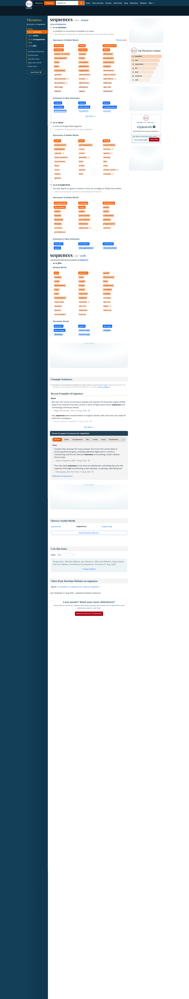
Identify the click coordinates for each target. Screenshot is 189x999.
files (87, 439)
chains (66, 439)
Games (88, 3)
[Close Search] (76, 3)
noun (84, 20)
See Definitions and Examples (145, 131)
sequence (61, 24)
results (95, 439)
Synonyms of (36, 24)
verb (83, 255)
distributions (113, 439)
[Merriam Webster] (146, 118)
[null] (154, 127)
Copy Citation (90, 569)
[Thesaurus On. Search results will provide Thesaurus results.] (44, 3)
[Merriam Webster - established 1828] (29, 2)
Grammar (109, 3)
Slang (126, 3)
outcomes (57, 439)
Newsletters (134, 3)
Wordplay (143, 3)
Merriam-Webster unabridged (89, 613)
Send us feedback (104, 387)
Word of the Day (98, 3)
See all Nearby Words (88, 533)
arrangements (77, 439)
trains (103, 439)
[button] (151, 3)
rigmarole (144, 127)
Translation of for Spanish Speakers (79, 586)
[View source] (89, 410)
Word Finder (118, 3)
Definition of (62, 476)
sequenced (56, 526)
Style (53, 555)
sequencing (107, 526)
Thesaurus (34, 20)
